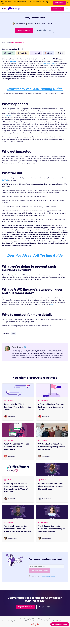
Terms (53, 576)
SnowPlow (10, 115)
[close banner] (68, 2)
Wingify (34, 619)
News (8, 42)
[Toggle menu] (66, 8)
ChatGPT (9, 53)
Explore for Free (44, 30)
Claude (49, 53)
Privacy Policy (46, 576)
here (51, 304)
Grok (61, 53)
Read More (59, 2)
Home (3, 42)
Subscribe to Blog (41, 570)
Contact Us (64, 621)
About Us (56, 621)
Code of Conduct (26, 621)
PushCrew (12, 61)
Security (10, 621)
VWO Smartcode (49, 63)
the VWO (5, 180)
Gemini (37, 53)
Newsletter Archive (45, 621)
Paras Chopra (20, 23)
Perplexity (23, 53)
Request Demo (57, 9)
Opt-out (35, 621)
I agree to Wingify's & (43, 576)
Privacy (16, 621)
